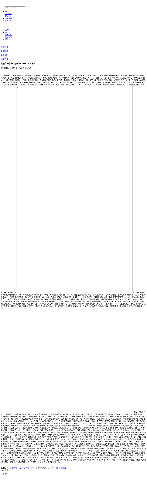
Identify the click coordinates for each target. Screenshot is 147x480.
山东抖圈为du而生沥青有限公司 (22, 468)
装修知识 (8, 16)
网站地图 (62, 468)
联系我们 (8, 20)
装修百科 (8, 18)
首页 (7, 11)
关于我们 (8, 14)
